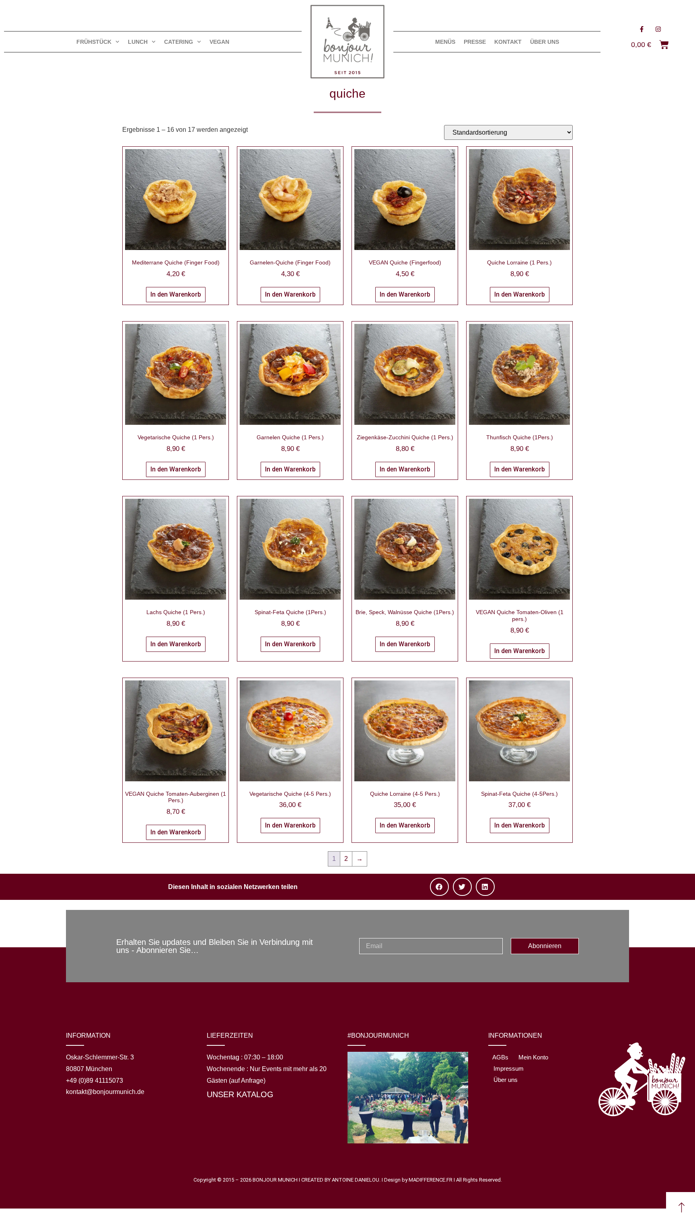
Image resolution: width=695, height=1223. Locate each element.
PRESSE (475, 42)
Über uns (544, 42)
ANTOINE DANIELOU (355, 1180)
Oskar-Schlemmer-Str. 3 (100, 1057)
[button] (439, 887)
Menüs (445, 42)
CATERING (178, 42)
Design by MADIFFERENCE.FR (418, 1180)
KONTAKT (508, 42)
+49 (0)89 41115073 (94, 1080)
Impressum (508, 1068)
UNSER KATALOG (240, 1094)
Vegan (219, 42)
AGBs (500, 1057)
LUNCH (138, 42)
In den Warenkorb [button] (175, 294)
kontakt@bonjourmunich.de (105, 1091)
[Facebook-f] (641, 29)
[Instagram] (658, 29)
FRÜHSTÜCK (93, 42)
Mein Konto (533, 1057)
